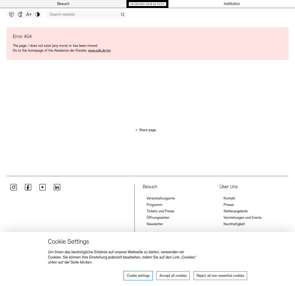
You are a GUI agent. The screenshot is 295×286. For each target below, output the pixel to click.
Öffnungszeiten (158, 218)
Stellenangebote (236, 211)
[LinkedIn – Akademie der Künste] (57, 189)
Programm (154, 205)
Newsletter (155, 224)
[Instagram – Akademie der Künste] (13, 189)
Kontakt (229, 198)
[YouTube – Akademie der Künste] (42, 189)
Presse (229, 205)
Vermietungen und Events (243, 218)
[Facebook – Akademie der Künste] (28, 189)
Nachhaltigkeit (234, 224)
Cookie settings (138, 276)
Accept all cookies (173, 276)
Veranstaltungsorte (161, 198)
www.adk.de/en (99, 51)
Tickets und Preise (160, 211)
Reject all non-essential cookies (220, 276)
